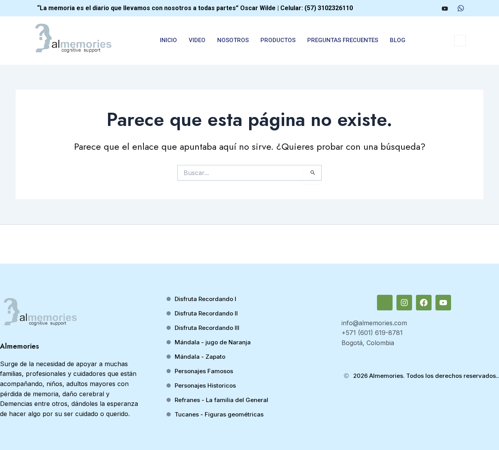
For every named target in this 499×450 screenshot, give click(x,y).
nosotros (233, 40)
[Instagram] (415, 8)
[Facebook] (429, 8)
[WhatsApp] (461, 8)
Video (197, 40)
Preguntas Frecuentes (342, 40)
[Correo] (400, 8)
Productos (278, 40)
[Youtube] (445, 8)
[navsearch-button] (460, 40)
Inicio (168, 40)
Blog (397, 40)
